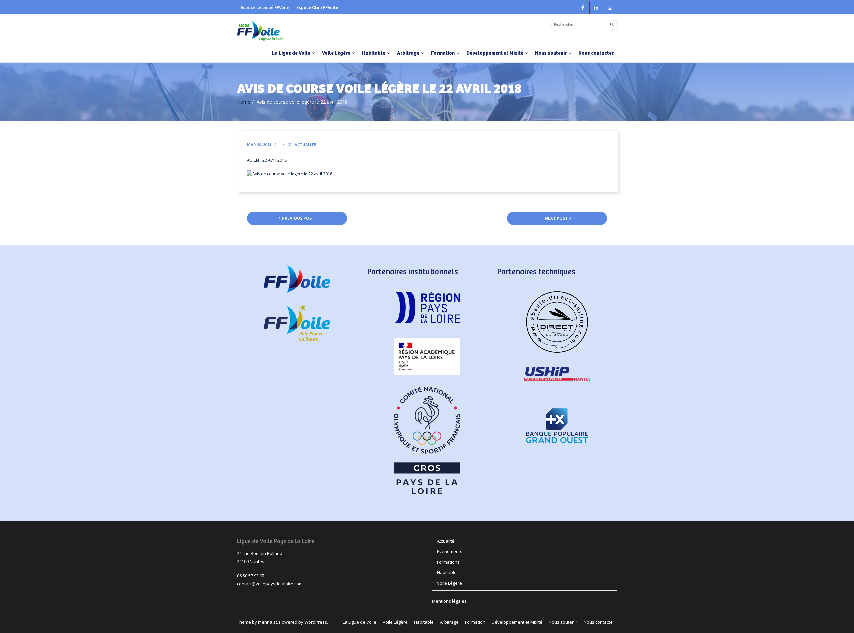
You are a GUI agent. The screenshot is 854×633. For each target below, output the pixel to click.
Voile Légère (449, 583)
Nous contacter (596, 52)
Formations (448, 562)
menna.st (267, 622)
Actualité (305, 144)
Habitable (447, 572)
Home (243, 102)
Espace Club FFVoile (317, 7)
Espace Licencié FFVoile (265, 7)
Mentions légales (449, 601)
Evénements (449, 551)
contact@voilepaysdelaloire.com (270, 584)
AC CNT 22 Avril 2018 (267, 160)
